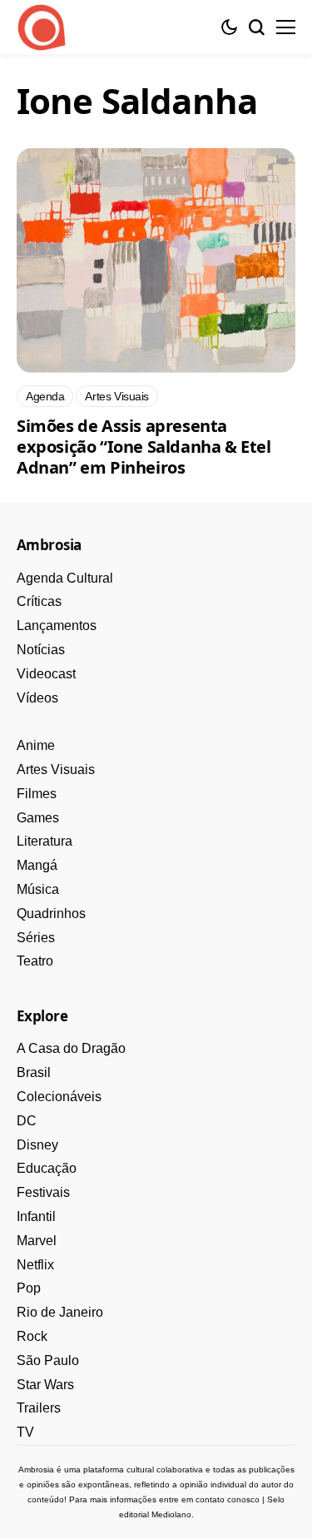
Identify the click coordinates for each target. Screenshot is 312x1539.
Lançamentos (57, 625)
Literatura (44, 841)
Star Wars (45, 1385)
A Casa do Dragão (71, 1048)
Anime (36, 745)
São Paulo (48, 1360)
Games (38, 818)
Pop (29, 1288)
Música (38, 889)
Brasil (34, 1072)
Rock (32, 1336)
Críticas (39, 601)
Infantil (36, 1216)
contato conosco (228, 1499)
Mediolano (171, 1514)
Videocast (46, 674)
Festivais (43, 1192)
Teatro (35, 961)
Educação (47, 1168)
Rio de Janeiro (60, 1312)
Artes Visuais (56, 769)
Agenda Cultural (65, 578)
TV (25, 1432)
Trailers (39, 1408)
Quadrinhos (51, 913)
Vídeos (37, 698)
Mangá (37, 865)
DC (27, 1121)
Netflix (35, 1265)
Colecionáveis (59, 1097)
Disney (37, 1145)
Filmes (37, 794)
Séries (36, 938)
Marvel (37, 1241)
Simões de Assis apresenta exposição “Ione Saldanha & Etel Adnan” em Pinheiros (144, 447)
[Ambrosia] (42, 27)
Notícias (41, 650)
